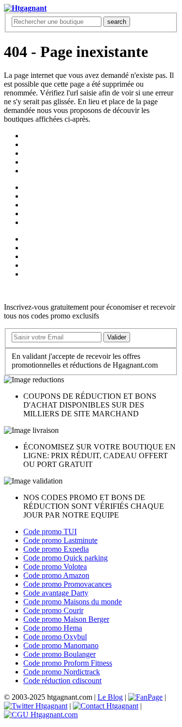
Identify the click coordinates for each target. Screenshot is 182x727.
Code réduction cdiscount (62, 680)
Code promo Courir (53, 610)
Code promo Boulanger (59, 654)
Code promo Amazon (56, 575)
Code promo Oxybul (55, 637)
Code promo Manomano (61, 645)
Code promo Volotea (55, 566)
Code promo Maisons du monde (72, 601)
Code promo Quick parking (65, 558)
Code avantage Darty (55, 593)
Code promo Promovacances (67, 584)
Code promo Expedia (56, 549)
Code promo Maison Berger (66, 619)
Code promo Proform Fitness (67, 663)
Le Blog (110, 697)
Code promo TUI (50, 531)
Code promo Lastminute (60, 540)
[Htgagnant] (25, 8)
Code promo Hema (52, 628)
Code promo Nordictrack (61, 672)
